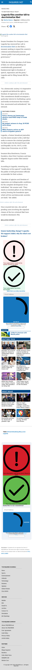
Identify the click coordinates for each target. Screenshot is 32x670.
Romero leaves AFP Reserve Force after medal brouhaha (8, 404)
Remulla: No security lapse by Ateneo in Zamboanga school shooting (8, 353)
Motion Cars (5, 660)
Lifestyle (4, 578)
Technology (5, 581)
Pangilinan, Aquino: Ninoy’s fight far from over (8, 367)
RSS (3, 603)
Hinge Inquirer (6, 650)
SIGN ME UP (16, 321)
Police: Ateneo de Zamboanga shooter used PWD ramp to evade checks (14, 117)
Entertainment (6, 575)
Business (4, 583)
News (3, 570)
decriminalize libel (8, 47)
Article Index (5, 638)
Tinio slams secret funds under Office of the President (23, 383)
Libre (3, 647)
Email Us (4, 605)
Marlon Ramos (8, 20)
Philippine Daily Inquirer (7, 22)
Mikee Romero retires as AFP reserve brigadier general (13, 130)
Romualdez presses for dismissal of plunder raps (8, 419)
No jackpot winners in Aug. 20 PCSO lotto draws (15, 124)
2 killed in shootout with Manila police (19, 333)
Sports (3, 573)
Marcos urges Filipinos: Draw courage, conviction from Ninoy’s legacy (23, 405)
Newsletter (5, 613)
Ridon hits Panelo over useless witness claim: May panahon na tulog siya (8, 384)
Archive (4, 608)
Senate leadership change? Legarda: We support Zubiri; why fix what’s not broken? (16, 233)
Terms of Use (9, 324)
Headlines (5, 9)
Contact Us (5, 611)
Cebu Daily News (7, 655)
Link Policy (5, 633)
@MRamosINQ (25, 20)
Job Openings (5, 616)
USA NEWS (5, 591)
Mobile (4, 600)
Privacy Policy (18, 325)
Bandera (4, 652)
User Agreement (6, 630)
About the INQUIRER (8, 628)
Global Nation (6, 588)
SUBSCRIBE (26, 522)
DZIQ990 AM (5, 658)
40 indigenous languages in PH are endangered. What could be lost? (23, 368)
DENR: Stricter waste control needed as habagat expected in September (23, 353)
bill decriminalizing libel (14, 432)
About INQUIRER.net (8, 625)
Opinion (4, 586)
